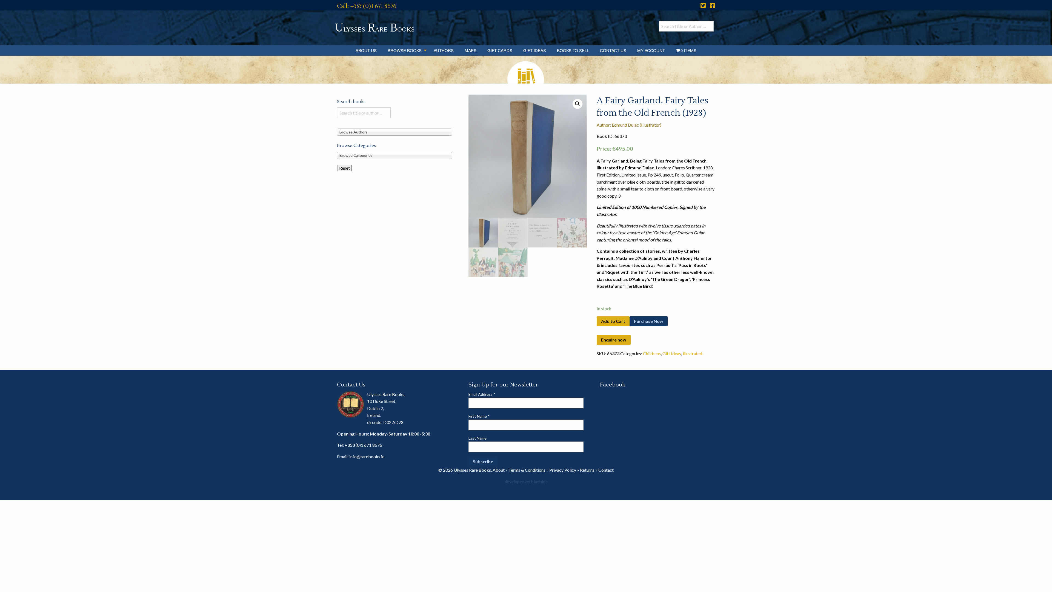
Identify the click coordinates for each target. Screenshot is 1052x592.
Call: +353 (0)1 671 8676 (366, 6)
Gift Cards (499, 50)
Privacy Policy (562, 470)
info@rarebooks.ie (366, 456)
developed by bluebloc (526, 481)
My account (651, 50)
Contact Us (613, 50)
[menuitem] (366, 50)
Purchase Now (648, 321)
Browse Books (405, 50)
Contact (606, 470)
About (499, 470)
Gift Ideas (534, 50)
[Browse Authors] (394, 131)
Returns (587, 470)
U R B (374, 28)
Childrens (652, 353)
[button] (577, 104)
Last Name (477, 438)
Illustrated (692, 353)
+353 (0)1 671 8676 (363, 445)
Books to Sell (573, 50)
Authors (444, 50)
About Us (366, 50)
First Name (479, 416)
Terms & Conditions (526, 470)
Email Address (481, 394)
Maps (470, 50)
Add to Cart (613, 321)
